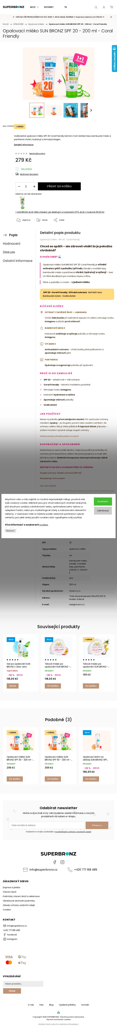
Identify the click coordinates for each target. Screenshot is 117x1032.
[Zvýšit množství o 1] (34, 186)
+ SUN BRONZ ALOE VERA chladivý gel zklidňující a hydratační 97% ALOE (59, 212)
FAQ (42, 1004)
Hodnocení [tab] (11, 243)
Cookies (7, 909)
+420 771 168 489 (85, 870)
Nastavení (10, 531)
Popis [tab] (13, 235)
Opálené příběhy (67, 1004)
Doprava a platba (11, 887)
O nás (31, 1004)
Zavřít (106, 229)
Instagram (62, 862)
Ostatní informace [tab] (17, 260)
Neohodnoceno (37, 154)
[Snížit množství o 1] (19, 186)
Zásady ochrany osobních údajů (19, 905)
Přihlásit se (97, 825)
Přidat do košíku (59, 186)
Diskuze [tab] (9, 252)
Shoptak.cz (73, 1024)
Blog (51, 1004)
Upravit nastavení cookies (59, 1019)
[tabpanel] (20, 663)
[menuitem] (34, 7)
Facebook (55, 862)
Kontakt (85, 1004)
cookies (44, 524)
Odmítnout (103, 510)
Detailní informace (23, 144)
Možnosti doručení (29, 174)
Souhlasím (102, 501)
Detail (12, 685)
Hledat (12, 991)
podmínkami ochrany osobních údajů (73, 831)
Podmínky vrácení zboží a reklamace (21, 896)
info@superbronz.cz (43, 870)
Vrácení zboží (9, 891)
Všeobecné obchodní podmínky (19, 900)
